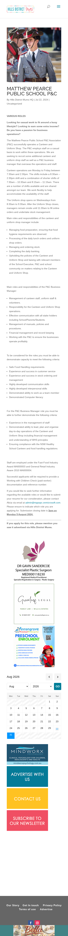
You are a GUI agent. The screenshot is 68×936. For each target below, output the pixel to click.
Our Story (12, 905)
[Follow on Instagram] (37, 923)
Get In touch (31, 905)
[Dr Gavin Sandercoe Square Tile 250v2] (34, 581)
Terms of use (27, 909)
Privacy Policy (52, 905)
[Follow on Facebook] (30, 923)
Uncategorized (14, 103)
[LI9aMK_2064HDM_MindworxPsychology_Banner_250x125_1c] (27, 764)
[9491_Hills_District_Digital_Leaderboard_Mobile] (34, 81)
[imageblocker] (27, 786)
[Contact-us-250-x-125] (27, 808)
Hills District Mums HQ (21, 99)
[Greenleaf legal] (34, 623)
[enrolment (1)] (34, 666)
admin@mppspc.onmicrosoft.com (42, 502)
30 (57, 729)
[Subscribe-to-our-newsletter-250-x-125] (27, 830)
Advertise (46, 909)
